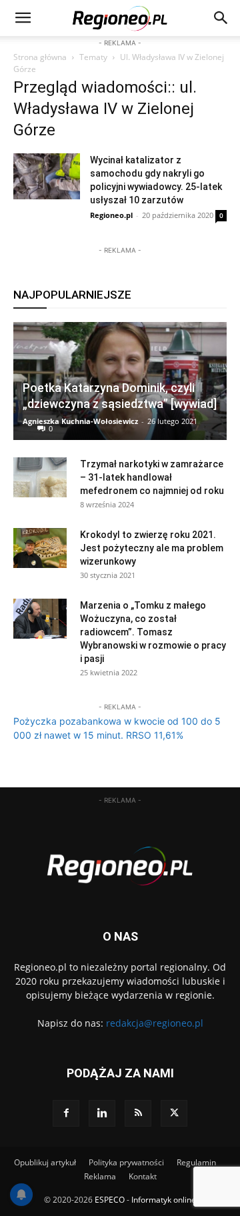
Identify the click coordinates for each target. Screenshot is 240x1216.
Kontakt (143, 1176)
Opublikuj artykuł (45, 1162)
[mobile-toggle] (22, 18)
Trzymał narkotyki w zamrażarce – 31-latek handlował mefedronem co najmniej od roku (152, 477)
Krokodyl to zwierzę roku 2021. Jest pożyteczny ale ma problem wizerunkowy (151, 548)
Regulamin (196, 1162)
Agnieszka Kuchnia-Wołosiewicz (80, 421)
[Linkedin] (102, 1113)
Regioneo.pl (111, 215)
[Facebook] (66, 1113)
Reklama (100, 1176)
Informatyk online (163, 1199)
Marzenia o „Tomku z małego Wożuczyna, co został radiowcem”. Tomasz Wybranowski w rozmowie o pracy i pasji (153, 632)
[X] (174, 1113)
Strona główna (40, 57)
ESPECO (110, 1199)
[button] (221, 18)
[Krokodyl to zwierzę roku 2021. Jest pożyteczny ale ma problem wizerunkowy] (40, 548)
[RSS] (138, 1113)
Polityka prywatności (126, 1162)
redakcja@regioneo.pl (154, 1023)
